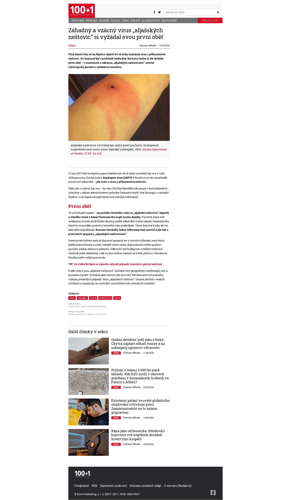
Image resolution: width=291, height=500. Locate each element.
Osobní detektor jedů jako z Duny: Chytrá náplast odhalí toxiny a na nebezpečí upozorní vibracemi (138, 344)
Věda (125, 20)
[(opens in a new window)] (154, 12)
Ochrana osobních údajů (145, 486)
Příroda (91, 20)
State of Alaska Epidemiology (93, 306)
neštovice (105, 298)
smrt (117, 298)
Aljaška (82, 298)
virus (93, 298)
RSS (94, 486)
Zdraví (135, 20)
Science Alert (74, 306)
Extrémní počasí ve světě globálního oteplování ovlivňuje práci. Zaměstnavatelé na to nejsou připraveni (140, 407)
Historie (78, 20)
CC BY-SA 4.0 (100, 314)
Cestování (169, 20)
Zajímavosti (151, 20)
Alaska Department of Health (80, 314)
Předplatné (210, 20)
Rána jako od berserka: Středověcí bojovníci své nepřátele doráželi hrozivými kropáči (138, 435)
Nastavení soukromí (113, 486)
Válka (115, 20)
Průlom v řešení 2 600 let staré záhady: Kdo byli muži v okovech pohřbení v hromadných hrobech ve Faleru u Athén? (140, 376)
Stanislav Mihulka (147, 45)
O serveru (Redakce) (177, 486)
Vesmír (104, 20)
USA (72, 298)
